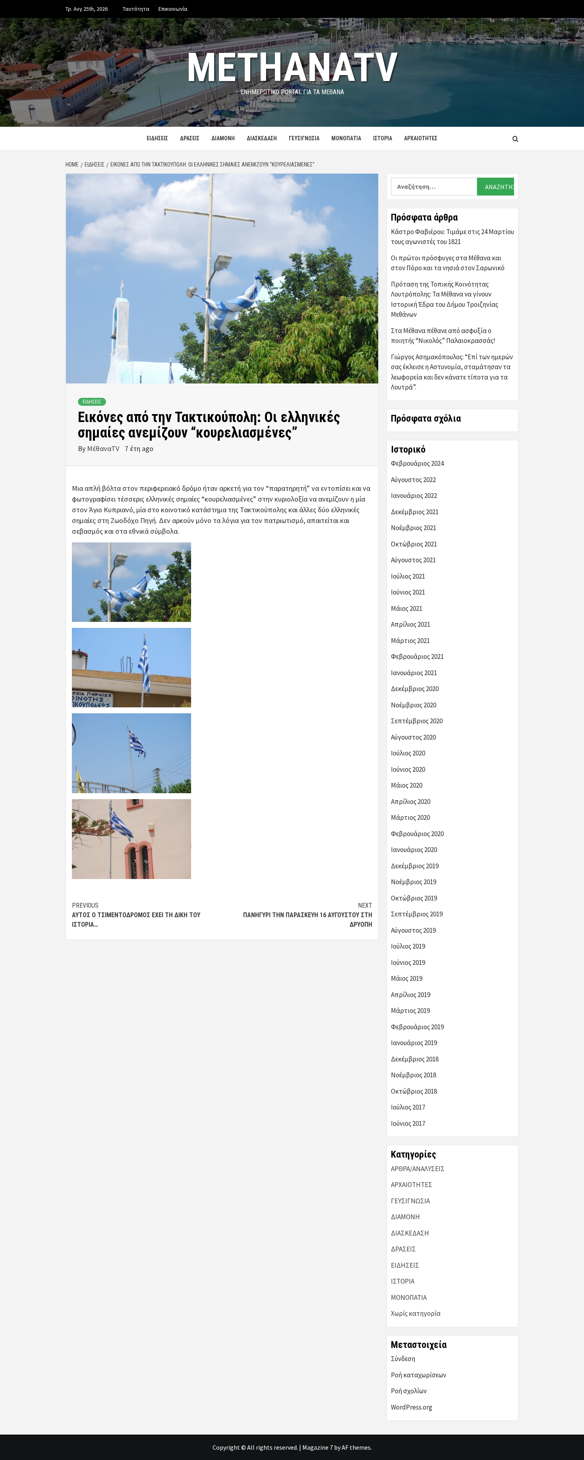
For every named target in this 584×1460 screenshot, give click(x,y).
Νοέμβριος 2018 (413, 1075)
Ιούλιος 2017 (408, 1107)
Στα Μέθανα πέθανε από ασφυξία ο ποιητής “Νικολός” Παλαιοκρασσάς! (443, 335)
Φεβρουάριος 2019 (417, 1026)
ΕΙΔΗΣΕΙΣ (157, 138)
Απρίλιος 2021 (410, 624)
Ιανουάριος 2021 (414, 672)
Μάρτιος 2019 (410, 1010)
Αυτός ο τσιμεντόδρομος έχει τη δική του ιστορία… (136, 915)
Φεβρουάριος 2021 (417, 656)
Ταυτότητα (136, 8)
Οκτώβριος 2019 (414, 898)
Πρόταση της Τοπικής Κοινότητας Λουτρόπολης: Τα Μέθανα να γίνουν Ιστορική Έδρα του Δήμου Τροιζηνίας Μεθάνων (444, 299)
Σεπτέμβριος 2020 (417, 720)
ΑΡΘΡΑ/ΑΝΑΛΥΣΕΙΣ (418, 1168)
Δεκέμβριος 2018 (415, 1059)
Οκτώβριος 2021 (414, 544)
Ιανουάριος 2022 (414, 495)
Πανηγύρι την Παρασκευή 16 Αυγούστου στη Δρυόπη (307, 915)
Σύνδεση (403, 1358)
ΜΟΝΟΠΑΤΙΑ (346, 138)
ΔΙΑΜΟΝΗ (223, 138)
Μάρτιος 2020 (410, 817)
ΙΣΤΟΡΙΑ (382, 138)
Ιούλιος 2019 (408, 946)
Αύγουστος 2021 (413, 560)
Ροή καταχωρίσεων (418, 1375)
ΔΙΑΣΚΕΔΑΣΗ (262, 138)
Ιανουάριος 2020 (414, 849)
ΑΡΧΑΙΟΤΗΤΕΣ (420, 138)
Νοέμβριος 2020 (413, 705)
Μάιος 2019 (406, 978)
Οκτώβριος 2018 (414, 1091)
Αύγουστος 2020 (413, 737)
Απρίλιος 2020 (410, 801)
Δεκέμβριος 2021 (415, 511)
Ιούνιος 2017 (408, 1123)
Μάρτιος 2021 (410, 640)
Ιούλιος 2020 (408, 753)
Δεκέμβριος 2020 (415, 688)
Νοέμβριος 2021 (413, 527)
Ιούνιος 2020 (408, 769)
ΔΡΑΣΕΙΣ (189, 138)
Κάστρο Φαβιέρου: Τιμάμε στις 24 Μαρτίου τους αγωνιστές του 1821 (452, 236)
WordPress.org (411, 1407)
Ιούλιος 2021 (408, 576)
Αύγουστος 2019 (413, 930)
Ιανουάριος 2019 (414, 1042)
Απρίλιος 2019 (410, 994)
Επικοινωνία (173, 8)
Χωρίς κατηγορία (416, 1313)
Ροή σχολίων (409, 1390)
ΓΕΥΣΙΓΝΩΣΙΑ (304, 138)
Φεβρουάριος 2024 (417, 463)
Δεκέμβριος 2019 (415, 866)
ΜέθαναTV (104, 448)
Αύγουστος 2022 (413, 479)
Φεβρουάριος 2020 (417, 833)
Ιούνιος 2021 (408, 592)
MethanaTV (292, 67)
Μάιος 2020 (406, 785)
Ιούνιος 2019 (408, 962)
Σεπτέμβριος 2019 (417, 914)
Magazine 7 (317, 1447)
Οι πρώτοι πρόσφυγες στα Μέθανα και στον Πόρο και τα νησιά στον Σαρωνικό (448, 263)
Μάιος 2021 (406, 608)
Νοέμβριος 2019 (413, 881)
